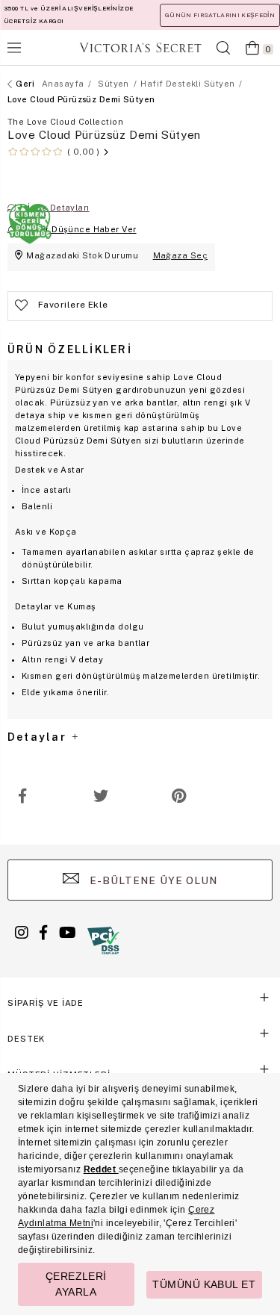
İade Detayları (58, 207)
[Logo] (140, 47)
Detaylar (38, 737)
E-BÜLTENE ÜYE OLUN (152, 880)
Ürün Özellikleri (69, 349)
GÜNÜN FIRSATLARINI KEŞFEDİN (220, 15)
